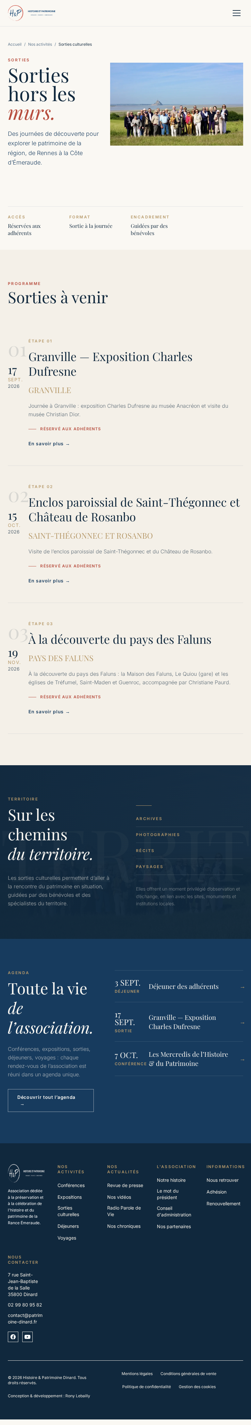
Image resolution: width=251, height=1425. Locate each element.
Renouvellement (224, 1203)
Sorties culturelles (68, 1211)
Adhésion (216, 1192)
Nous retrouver (223, 1180)
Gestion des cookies (197, 1386)
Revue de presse (125, 1185)
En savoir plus (49, 443)
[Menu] (236, 13)
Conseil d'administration (174, 1211)
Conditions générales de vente (188, 1373)
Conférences (71, 1185)
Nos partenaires (174, 1226)
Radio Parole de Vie (124, 1211)
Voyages (67, 1238)
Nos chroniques (124, 1226)
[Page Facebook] (13, 1337)
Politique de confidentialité (146, 1386)
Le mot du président (167, 1194)
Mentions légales (137, 1373)
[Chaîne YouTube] (27, 1337)
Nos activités (40, 44)
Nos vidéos (119, 1197)
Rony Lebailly (77, 1395)
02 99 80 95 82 (25, 1304)
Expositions (70, 1197)
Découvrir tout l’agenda (46, 1100)
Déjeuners (68, 1226)
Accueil (15, 44)
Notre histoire (171, 1180)
